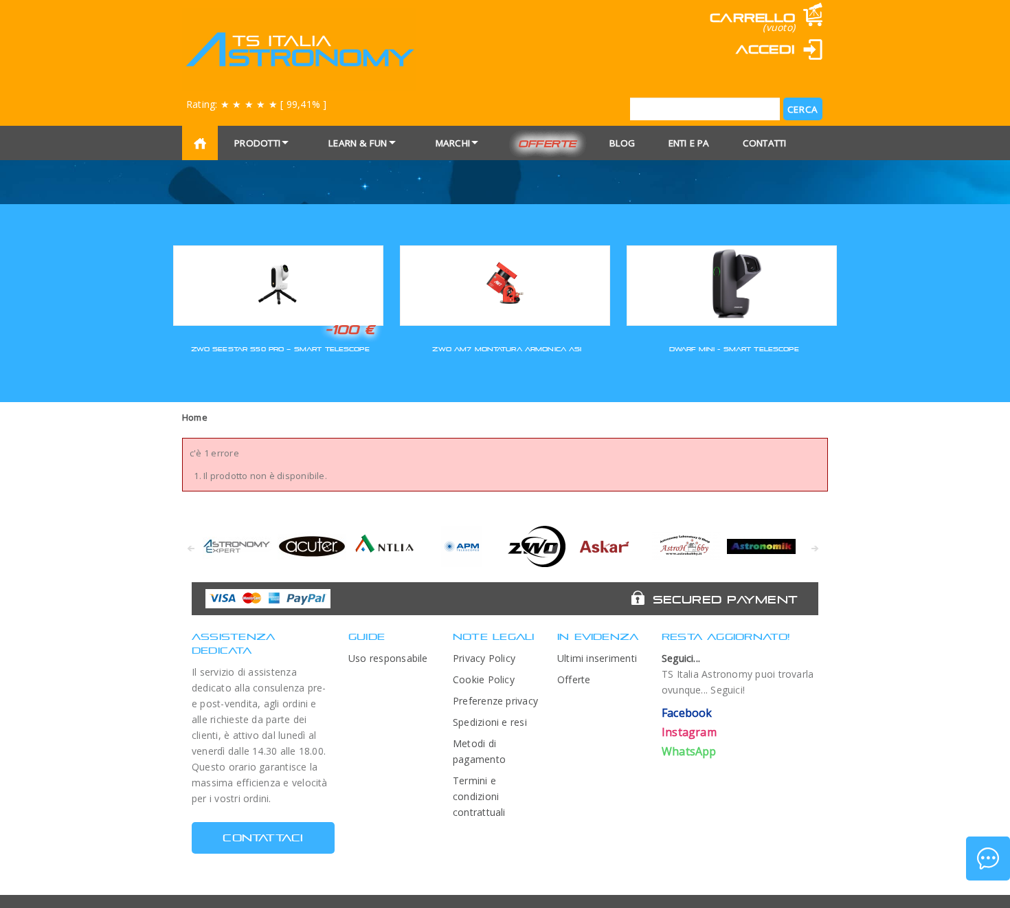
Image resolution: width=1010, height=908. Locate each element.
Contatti (765, 143)
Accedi (765, 49)
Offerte (547, 143)
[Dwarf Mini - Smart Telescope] (731, 283)
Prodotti (257, 143)
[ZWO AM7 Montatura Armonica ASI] (505, 283)
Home (194, 417)
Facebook (687, 712)
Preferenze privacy (495, 700)
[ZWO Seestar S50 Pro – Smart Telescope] (278, 283)
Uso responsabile (388, 658)
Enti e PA (689, 143)
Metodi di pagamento (479, 751)
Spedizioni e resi (490, 722)
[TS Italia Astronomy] (299, 49)
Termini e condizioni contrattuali (479, 796)
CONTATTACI (263, 837)
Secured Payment (725, 599)
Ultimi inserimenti (597, 658)
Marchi (453, 143)
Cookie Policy (484, 679)
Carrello (752, 17)
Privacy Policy (484, 658)
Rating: (256, 104)
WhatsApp (689, 751)
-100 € (350, 329)
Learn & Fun (358, 143)
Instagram (689, 732)
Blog (622, 143)
